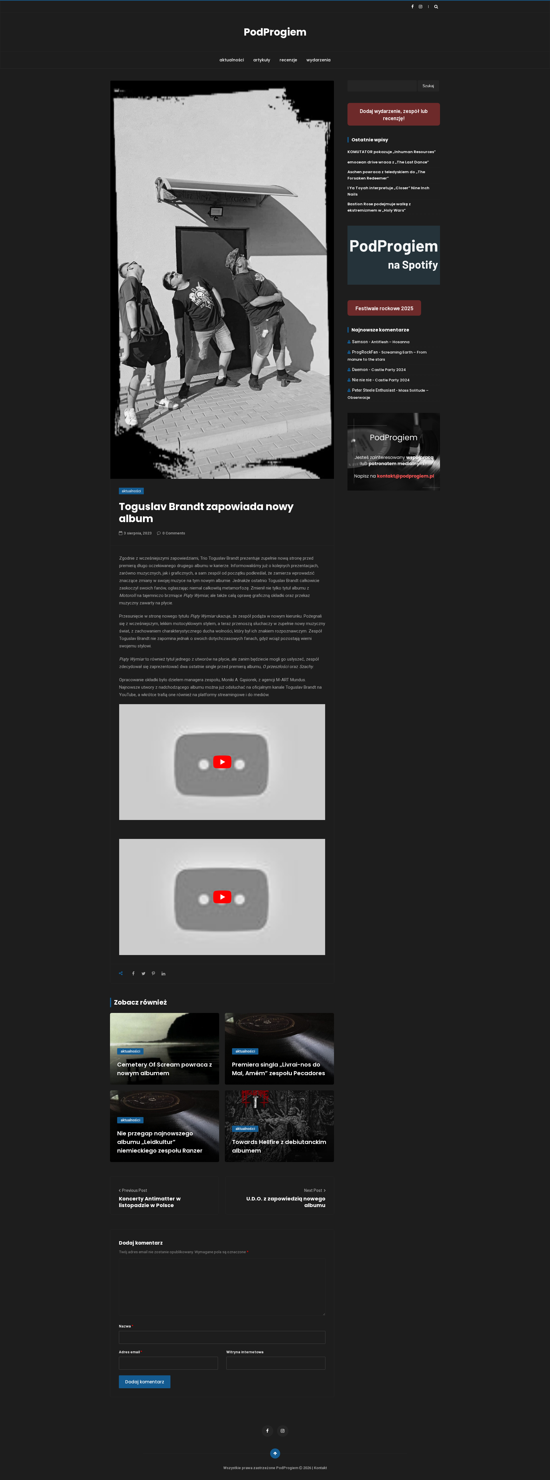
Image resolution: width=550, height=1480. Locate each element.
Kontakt (320, 1468)
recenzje (288, 60)
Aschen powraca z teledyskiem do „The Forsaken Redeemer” (386, 175)
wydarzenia (319, 60)
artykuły (261, 60)
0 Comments (173, 533)
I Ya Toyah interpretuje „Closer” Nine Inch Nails (388, 191)
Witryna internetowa (245, 1351)
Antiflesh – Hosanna (390, 342)
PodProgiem (275, 32)
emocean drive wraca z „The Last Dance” (388, 162)
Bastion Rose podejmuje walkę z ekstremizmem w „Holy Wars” (379, 207)
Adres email (130, 1351)
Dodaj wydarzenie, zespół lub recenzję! (394, 114)
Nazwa (126, 1325)
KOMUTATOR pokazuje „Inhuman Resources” (391, 152)
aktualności (231, 60)
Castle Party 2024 (388, 369)
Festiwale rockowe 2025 (384, 308)
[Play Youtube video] (222, 762)
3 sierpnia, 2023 (138, 533)
